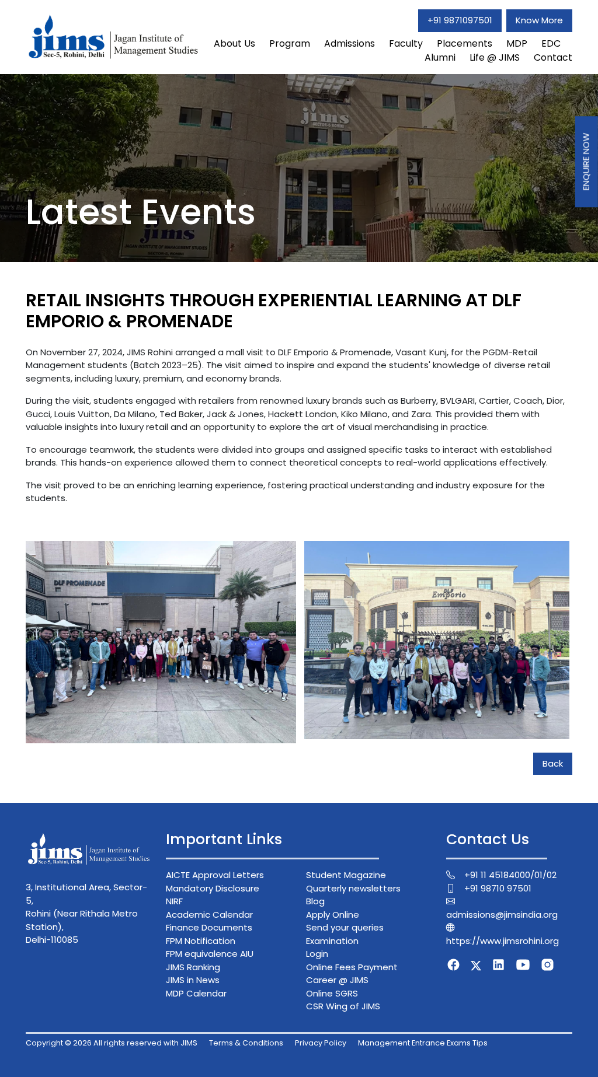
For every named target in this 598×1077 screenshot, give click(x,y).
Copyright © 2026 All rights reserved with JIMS (111, 1043)
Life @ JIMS (495, 57)
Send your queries (345, 927)
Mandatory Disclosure (212, 888)
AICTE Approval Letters (215, 875)
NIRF (174, 901)
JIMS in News (193, 980)
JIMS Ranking (193, 967)
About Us (234, 43)
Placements (464, 43)
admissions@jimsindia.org (502, 914)
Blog (315, 901)
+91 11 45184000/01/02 (510, 875)
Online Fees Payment (352, 967)
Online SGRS (332, 993)
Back (553, 763)
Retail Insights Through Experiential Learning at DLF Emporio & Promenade (273, 311)
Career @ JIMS (337, 980)
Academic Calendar (209, 914)
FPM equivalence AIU (209, 953)
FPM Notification (200, 941)
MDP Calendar (196, 993)
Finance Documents (209, 927)
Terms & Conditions (246, 1043)
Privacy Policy (320, 1043)
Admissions (349, 43)
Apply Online (332, 914)
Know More (539, 20)
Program (289, 43)
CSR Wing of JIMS (343, 1006)
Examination (332, 941)
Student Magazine (346, 875)
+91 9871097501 (459, 20)
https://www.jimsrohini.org (502, 941)
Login (317, 953)
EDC (551, 43)
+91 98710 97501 (497, 888)
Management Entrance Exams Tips (423, 1043)
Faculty (406, 43)
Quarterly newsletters (353, 888)
